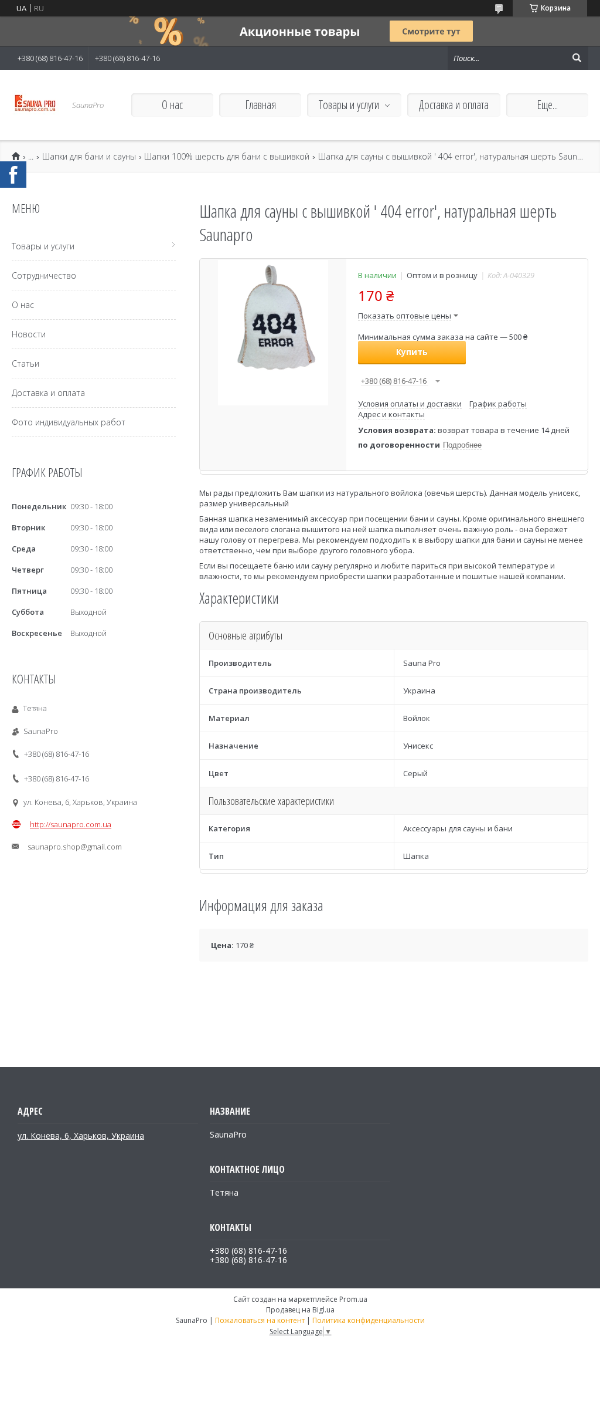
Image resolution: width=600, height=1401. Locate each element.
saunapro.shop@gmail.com (75, 846)
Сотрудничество (44, 275)
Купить (412, 351)
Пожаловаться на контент (260, 1320)
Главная (260, 105)
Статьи (25, 363)
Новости (29, 334)
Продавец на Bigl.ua (300, 1310)
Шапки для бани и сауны (89, 156)
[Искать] (576, 58)
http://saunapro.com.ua (70, 824)
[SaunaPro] (35, 105)
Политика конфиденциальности (368, 1320)
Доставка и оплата (454, 105)
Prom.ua (353, 1299)
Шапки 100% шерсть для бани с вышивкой (226, 156)
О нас (172, 105)
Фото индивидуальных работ (68, 422)
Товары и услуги (349, 105)
